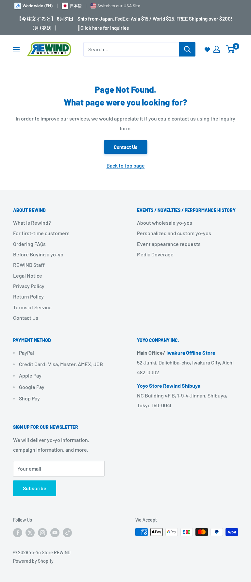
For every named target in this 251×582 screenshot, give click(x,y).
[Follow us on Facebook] (17, 532)
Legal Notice (27, 275)
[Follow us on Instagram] (42, 532)
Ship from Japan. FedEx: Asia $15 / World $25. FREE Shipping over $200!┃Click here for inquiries (154, 23)
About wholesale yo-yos (164, 222)
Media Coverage (155, 254)
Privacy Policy (28, 286)
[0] (230, 49)
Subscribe (34, 488)
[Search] (187, 49)
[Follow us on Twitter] (30, 532)
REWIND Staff (29, 265)
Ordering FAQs (29, 244)
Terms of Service (32, 307)
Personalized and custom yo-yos (174, 233)
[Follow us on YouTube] (54, 532)
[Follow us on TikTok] (67, 532)
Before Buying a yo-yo (38, 254)
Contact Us (126, 147)
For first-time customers (41, 233)
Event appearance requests (169, 244)
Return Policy (28, 296)
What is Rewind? (32, 222)
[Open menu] (16, 49)
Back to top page (126, 165)
